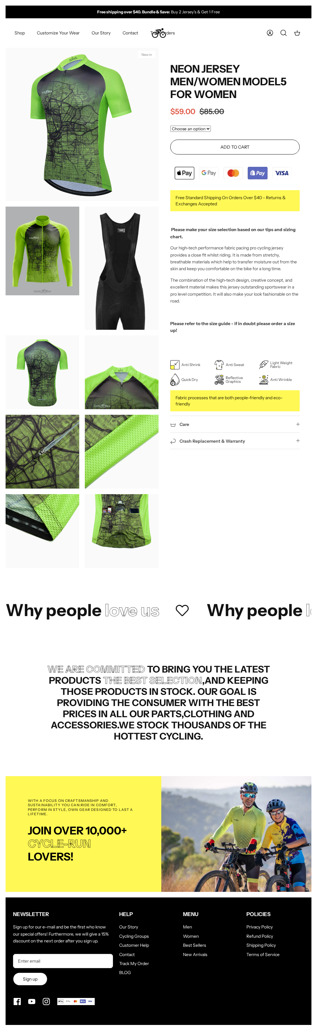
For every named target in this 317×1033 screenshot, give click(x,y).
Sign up (30, 979)
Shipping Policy (261, 945)
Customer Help (134, 945)
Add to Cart (235, 147)
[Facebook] (17, 1001)
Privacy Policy (259, 927)
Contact (130, 33)
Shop (20, 33)
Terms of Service (263, 954)
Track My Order (134, 963)
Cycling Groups (134, 936)
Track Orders (162, 33)
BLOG (125, 972)
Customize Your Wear (58, 33)
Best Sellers (194, 945)
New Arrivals (195, 954)
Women (191, 936)
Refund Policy (259, 936)
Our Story (101, 33)
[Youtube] (31, 1001)
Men (187, 927)
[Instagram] (46, 1001)
